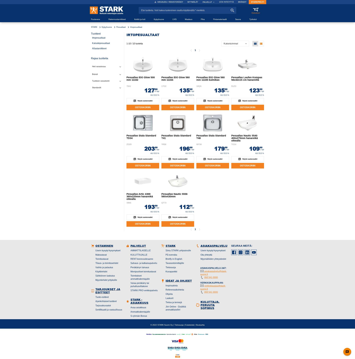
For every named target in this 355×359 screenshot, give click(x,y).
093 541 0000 (211, 277)
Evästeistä (189, 325)
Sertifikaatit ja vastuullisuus (108, 310)
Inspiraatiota (172, 285)
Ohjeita (169, 294)
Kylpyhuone (107, 27)
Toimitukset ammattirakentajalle (140, 277)
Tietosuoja (171, 267)
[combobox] (235, 43)
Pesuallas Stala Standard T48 (211, 136)
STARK (94, 27)
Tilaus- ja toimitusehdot (106, 263)
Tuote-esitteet (102, 297)
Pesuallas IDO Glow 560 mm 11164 (175, 78)
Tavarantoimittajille (175, 263)
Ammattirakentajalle (140, 312)
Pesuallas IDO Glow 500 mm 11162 (140, 78)
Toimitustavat (101, 259)
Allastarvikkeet (99, 48)
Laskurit (169, 298)
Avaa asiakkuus (138, 307)
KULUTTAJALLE (138, 255)
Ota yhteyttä (206, 255)
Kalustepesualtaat (101, 43)
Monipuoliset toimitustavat (143, 271)
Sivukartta (200, 325)
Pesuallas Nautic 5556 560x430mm (174, 195)
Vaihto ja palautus (104, 267)
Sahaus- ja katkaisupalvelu (143, 263)
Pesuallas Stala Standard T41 (176, 136)
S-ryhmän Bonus (138, 316)
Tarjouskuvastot (103, 305)
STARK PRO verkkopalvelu (144, 290)
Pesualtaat (121, 27)
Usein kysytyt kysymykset (107, 250)
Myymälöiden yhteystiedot (213, 259)
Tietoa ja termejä (174, 302)
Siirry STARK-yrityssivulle (178, 250)
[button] (106, 66)
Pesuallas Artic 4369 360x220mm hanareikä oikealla (139, 196)
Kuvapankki (171, 271)
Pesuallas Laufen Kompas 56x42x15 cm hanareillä (246, 78)
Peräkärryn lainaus (139, 267)
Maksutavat (101, 255)
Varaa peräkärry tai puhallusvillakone (139, 284)
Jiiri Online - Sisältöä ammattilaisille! (176, 308)
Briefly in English (174, 259)
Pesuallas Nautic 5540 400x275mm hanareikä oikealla (244, 138)
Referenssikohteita (175, 290)
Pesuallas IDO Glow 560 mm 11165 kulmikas (210, 78)
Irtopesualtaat (98, 38)
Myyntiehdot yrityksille (106, 280)
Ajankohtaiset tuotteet (106, 301)
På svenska (171, 255)
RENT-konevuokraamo (141, 259)
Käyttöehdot (101, 271)
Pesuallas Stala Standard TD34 (141, 136)
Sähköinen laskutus (105, 276)
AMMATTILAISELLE (140, 250)
